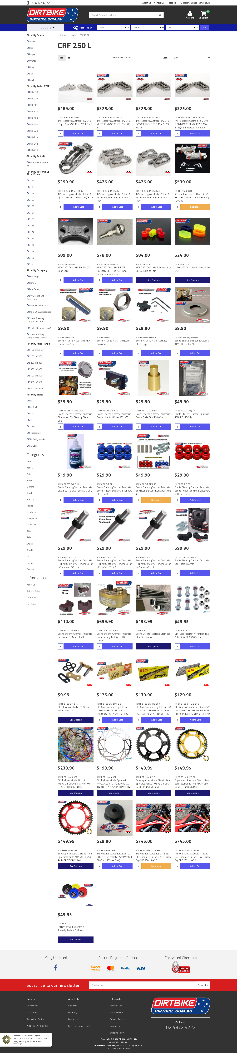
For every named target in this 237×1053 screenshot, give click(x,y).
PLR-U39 (33, 92)
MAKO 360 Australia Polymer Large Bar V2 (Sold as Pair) (153, 269)
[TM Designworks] (89, 905)
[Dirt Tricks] (206, 612)
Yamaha (30, 569)
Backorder (195, 206)
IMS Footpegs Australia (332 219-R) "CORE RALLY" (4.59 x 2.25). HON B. (75, 197)
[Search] (160, 15)
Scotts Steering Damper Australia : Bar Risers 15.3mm (192, 562)
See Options (154, 280)
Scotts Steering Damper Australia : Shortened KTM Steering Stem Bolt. (75, 417)
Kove (29, 530)
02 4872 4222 (40, 2)
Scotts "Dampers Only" (40, 328)
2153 (31, 238)
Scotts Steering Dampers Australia (35, 320)
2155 (31, 225)
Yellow (32, 41)
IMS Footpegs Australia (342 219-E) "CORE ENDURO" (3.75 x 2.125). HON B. (153, 124)
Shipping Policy (117, 1032)
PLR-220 (33, 130)
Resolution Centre (35, 1019)
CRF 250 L (84, 35)
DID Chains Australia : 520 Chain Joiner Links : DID (74, 708)
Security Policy (117, 1026)
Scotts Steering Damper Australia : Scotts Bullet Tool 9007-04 (153, 415)
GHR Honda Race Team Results (195, 2)
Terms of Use (116, 1005)
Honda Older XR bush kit (38, 164)
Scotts (32, 426)
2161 (31, 212)
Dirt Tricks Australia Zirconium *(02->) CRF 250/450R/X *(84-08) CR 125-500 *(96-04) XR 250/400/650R (74, 785)
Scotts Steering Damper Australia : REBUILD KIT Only (192, 415)
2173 (31, 187)
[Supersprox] (167, 758)
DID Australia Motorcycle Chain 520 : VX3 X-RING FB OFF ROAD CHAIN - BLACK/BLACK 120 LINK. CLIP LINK (192, 710)
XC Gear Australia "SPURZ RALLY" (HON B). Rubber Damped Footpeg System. (192, 197)
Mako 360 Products (38, 305)
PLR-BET (33, 105)
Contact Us (159, 2)
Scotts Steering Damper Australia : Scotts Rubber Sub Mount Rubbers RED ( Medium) (192, 490)
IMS (31, 413)
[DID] (89, 685)
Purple (32, 54)
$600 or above (36, 388)
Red (31, 47)
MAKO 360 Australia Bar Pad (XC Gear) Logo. (74, 269)
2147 (31, 264)
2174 (31, 180)
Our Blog (72, 1012)
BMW (29, 480)
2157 (31, 219)
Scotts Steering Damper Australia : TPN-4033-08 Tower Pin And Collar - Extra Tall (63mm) (114, 564)
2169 (31, 193)
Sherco (30, 543)
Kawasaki (31, 524)
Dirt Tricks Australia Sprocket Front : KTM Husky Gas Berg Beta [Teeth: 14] (30, 1040)
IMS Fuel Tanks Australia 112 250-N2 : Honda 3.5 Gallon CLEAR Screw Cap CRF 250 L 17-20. (192, 857)
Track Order (32, 1012)
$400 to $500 (35, 375)
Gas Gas (31, 499)
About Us (146, 2)
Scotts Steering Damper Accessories (37, 336)
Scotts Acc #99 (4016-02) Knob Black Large (151, 342)
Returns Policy (33, 591)
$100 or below (36, 349)
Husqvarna (32, 518)
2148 (31, 257)
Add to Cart (78, 133)
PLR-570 (33, 111)
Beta (29, 474)
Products (44, 27)
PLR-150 (33, 150)
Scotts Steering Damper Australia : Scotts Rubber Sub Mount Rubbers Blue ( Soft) (114, 490)
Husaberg (31, 512)
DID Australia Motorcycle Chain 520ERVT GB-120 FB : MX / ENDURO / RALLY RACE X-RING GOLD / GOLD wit (112, 712)
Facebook (172, 2)
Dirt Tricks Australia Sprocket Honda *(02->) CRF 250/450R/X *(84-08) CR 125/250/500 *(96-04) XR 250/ (114, 785)
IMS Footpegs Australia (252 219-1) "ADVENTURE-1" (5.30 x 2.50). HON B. (114, 197)
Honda (32, 282)
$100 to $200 (35, 356)
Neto (129, 1048)
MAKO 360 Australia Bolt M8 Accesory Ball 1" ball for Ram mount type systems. (111, 271)
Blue (31, 73)
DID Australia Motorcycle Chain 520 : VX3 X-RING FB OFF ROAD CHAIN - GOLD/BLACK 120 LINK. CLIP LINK (153, 710)
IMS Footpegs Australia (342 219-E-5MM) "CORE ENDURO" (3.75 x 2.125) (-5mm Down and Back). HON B (192, 126)
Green (32, 67)
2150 (31, 245)
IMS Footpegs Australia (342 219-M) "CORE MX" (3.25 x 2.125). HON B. (114, 124)
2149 (31, 251)
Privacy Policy (116, 1012)
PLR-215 (33, 137)
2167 (31, 199)
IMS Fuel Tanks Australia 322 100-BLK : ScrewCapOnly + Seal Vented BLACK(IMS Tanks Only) (114, 857)
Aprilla (30, 467)
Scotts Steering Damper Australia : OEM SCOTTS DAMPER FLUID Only (75, 488)
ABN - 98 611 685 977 (37, 1026)
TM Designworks (37, 439)
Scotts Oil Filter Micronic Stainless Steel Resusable (153, 635)
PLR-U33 (33, 98)
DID (31, 400)
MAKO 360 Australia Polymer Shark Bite (192, 269)
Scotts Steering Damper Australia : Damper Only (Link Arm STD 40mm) (114, 637)
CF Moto (30, 486)
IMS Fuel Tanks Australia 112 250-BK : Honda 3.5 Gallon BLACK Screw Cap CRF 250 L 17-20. (153, 857)
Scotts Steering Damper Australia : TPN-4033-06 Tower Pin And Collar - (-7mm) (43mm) (153, 564)
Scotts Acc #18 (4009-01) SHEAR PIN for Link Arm (74, 342)
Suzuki (30, 550)
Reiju (29, 537)
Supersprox (34, 432)
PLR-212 (33, 143)
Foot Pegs (34, 276)
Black (31, 80)
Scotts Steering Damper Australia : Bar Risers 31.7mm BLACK (75, 635)
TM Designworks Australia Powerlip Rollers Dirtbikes (71, 928)
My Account (32, 1005)
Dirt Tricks (34, 407)
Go (204, 27)
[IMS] (89, 99)
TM (28, 556)
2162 (31, 206)
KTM (29, 461)
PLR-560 (33, 118)
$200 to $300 (35, 362)
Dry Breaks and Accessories (35, 297)
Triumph (30, 563)
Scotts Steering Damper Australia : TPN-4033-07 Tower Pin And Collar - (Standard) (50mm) (75, 564)
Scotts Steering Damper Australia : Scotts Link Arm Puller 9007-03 (114, 415)
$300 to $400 (35, 369)
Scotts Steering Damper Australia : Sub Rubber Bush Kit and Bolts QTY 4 (153, 490)
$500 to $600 (35, 382)
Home (63, 35)
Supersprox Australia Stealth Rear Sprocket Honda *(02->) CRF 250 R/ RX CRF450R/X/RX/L (153, 783)
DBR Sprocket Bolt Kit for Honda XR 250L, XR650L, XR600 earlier (192, 635)
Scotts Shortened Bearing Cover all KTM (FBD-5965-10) (192, 342)
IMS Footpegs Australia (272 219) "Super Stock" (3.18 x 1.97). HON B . (75, 122)
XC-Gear (33, 445)
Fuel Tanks (34, 289)
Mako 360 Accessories (40, 311)
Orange (32, 60)
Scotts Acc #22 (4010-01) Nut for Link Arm (113, 342)
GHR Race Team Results (79, 1026)
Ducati (29, 493)
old (30, 420)
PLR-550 (33, 124)
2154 (31, 232)
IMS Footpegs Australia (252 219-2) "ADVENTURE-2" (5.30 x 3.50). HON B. (153, 197)
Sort (165, 57)
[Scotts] (86, 320)
